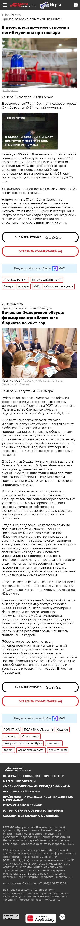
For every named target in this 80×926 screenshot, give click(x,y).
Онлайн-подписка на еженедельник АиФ (36, 786)
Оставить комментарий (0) (40, 251)
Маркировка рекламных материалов (33, 810)
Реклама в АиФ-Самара (21, 791)
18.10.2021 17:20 (11, 15)
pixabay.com (10, 90)
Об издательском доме (22, 776)
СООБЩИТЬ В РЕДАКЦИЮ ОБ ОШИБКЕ (31, 815)
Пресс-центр (54, 776)
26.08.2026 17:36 (12, 304)
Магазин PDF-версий (19, 781)
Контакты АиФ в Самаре (22, 805)
